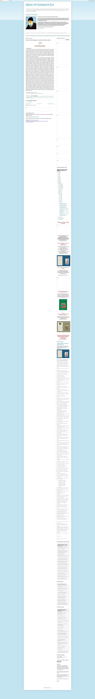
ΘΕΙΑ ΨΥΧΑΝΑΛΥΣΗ (40, 4)
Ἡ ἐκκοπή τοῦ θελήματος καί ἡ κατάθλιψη (62, 470)
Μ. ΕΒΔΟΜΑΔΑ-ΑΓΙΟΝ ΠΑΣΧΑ (62, 637)
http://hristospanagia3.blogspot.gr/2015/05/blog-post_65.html (34, 93)
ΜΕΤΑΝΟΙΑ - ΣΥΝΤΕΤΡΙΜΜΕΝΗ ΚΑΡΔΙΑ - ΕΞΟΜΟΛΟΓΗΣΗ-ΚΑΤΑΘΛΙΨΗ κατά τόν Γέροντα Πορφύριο (62, 525)
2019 (58, 179)
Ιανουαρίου (60, 219)
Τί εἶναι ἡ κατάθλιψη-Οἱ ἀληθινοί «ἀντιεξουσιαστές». (63, 442)
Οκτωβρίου (60, 186)
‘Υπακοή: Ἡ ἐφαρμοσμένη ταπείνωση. (61, 473)
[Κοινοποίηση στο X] (34, 95)
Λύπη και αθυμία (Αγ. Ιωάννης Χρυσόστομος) (62, 504)
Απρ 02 (60, 202)
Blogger (50, 687)
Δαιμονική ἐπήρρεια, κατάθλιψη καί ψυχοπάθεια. (63, 401)
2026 (58, 172)
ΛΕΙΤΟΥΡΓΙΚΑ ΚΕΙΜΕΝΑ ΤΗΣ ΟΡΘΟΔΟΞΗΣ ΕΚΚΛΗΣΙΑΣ (62, 593)
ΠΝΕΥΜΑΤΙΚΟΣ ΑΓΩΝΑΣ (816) (62, 570)
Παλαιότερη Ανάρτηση (51, 103)
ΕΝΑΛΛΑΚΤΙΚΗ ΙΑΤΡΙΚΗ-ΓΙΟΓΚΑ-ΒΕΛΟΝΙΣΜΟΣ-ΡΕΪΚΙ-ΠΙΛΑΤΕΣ (63, 652)
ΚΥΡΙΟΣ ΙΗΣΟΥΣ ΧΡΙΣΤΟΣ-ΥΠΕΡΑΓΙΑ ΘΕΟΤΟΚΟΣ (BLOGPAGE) (62, 610)
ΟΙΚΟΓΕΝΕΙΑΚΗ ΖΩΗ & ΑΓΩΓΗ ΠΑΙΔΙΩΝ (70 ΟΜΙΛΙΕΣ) (62, 548)
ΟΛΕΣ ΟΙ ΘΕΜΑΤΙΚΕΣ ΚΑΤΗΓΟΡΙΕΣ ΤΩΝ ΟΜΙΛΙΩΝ (62, 578)
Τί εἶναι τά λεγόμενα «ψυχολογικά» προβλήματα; (63, 461)
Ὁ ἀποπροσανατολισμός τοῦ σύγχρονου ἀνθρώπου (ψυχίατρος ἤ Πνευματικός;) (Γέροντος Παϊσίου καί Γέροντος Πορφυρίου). (63, 399)
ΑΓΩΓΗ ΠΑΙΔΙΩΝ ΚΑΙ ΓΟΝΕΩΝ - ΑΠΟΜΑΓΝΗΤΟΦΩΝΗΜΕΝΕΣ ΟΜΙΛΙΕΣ (63, 643)
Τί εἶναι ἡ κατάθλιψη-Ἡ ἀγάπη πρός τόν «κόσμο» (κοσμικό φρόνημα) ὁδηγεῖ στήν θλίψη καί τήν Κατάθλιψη (63, 444)
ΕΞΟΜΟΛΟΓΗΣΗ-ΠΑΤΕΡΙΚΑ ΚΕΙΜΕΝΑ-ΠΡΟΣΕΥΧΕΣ (62, 618)
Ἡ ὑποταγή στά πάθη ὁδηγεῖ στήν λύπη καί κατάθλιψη (63, 215)
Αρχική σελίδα (39, 103)
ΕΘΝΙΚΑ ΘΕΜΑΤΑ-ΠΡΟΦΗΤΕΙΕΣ (63, 636)
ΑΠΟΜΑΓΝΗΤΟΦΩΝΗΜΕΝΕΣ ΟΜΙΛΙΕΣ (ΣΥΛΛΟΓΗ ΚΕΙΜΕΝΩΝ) (63, 564)
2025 (58, 173)
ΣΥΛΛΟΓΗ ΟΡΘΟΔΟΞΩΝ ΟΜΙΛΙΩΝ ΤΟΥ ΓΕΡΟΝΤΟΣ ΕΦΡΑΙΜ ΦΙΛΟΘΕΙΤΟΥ (62, 597)
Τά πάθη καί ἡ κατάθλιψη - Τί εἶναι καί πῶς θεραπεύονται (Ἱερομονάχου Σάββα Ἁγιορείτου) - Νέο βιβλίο (62, 457)
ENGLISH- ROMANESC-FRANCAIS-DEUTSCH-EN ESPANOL (62, 640)
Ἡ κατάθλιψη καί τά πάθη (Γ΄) (62, 482)
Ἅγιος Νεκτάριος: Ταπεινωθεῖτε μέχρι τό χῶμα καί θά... (64, 209)
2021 (58, 177)
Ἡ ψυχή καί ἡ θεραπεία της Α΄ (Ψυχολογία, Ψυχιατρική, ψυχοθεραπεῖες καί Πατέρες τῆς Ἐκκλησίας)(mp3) (62, 408)
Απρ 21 (60, 196)
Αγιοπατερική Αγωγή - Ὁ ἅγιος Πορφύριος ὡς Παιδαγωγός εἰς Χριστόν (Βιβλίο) (62, 545)
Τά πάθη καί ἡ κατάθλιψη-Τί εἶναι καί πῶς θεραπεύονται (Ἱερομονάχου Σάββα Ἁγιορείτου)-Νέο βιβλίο (63, 366)
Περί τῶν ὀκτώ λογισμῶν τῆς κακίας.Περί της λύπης (63, 203)
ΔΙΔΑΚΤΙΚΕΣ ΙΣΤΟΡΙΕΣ (61, 645)
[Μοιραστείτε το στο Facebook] (35, 95)
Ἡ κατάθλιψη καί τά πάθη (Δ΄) (62, 483)
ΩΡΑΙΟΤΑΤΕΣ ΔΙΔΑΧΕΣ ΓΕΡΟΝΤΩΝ (61, 648)
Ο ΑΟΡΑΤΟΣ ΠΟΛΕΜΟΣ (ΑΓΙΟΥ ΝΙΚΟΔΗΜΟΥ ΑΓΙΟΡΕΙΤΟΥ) (63, 568)
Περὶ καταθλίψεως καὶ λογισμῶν (61, 462)
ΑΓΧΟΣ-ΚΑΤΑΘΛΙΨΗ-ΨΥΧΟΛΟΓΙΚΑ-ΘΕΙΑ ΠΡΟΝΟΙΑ (62, 631)
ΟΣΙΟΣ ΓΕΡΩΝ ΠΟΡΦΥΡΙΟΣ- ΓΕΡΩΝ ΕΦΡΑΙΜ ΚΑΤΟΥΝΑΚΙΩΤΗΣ (62, 625)
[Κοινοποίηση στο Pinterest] (36, 95)
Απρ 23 (60, 195)
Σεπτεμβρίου (60, 187)
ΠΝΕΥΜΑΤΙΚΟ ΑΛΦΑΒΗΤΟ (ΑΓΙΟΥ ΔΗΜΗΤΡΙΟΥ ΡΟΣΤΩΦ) (63, 559)
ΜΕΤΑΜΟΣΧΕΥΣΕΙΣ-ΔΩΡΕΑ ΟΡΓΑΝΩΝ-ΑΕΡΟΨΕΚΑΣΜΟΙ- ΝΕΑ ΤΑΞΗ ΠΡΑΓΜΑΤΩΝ (62, 634)
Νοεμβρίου (60, 185)
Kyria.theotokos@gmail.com (34, 120)
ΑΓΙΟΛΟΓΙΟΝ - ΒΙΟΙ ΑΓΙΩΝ (62, 584)
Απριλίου (59, 193)
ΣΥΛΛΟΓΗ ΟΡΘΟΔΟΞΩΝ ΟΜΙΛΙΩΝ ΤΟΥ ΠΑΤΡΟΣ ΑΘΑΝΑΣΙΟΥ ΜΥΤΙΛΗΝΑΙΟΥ (62, 600)
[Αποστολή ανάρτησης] (31, 95)
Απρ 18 (60, 197)
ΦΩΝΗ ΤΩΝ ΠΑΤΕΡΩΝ (61, 594)
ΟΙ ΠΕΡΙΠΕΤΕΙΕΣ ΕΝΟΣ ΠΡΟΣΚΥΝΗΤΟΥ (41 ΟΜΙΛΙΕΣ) (62, 576)
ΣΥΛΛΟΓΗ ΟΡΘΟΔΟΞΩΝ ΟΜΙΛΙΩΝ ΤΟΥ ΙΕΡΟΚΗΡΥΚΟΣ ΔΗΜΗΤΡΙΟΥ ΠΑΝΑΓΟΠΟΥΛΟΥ (63, 603)
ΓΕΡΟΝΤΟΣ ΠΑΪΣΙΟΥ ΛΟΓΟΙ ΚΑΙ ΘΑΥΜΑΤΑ (63, 622)
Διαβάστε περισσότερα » (40, 28)
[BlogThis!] (34, 95)
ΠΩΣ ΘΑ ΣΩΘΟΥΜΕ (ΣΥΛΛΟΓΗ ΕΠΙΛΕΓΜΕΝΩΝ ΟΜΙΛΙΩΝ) (63, 561)
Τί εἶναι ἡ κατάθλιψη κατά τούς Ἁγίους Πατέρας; (62, 487)
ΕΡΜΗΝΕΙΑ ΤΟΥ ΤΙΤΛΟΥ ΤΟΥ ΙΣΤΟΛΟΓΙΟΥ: (31, 14)
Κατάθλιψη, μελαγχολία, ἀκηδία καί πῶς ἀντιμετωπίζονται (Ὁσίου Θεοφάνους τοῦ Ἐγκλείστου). (62, 502)
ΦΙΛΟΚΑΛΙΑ (31, 97)
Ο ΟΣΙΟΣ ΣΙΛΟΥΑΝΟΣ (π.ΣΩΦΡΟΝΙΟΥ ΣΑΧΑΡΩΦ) (62, 574)
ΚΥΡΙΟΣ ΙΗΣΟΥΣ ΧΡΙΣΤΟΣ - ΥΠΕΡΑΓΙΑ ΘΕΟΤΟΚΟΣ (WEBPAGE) (62, 613)
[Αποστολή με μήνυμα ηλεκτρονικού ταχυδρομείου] (33, 95)
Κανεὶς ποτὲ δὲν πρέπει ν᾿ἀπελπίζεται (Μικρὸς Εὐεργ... (64, 211)
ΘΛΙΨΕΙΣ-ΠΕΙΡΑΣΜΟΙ (61, 627)
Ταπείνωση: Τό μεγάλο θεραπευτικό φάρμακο (62, 423)
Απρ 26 (60, 194)
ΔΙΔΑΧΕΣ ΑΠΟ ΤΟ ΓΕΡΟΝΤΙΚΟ (62, 571)
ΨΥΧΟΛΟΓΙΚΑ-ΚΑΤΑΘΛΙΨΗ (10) (63, 557)
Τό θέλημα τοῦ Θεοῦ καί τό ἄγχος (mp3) (61, 389)
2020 (58, 178)
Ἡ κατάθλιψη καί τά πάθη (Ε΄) (62, 484)
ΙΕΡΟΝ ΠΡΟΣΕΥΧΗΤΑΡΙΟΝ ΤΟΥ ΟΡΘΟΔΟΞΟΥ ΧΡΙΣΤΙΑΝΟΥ (63, 588)
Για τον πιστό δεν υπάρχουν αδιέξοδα (61, 373)
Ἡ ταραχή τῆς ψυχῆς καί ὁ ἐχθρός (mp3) (61, 386)
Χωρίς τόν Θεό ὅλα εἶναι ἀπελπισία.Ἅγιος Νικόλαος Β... (63, 207)
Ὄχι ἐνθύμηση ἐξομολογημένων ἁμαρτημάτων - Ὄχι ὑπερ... (63, 205)
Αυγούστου (60, 188)
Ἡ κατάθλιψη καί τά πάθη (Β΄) (62, 481)
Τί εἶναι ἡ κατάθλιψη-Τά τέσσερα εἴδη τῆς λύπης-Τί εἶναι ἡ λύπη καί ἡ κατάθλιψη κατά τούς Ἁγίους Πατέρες (63, 438)
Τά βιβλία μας (58, 424)
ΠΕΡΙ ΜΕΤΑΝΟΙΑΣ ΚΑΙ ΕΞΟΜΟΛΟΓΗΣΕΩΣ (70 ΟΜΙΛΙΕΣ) (63, 555)
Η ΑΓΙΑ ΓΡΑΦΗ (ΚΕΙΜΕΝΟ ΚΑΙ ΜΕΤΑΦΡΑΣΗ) (62, 586)
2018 (58, 180)
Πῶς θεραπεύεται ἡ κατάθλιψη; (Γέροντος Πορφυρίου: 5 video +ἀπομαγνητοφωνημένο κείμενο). (62, 507)
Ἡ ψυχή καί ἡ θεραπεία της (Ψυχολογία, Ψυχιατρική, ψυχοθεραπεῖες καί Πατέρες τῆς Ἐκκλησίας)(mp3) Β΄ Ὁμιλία (62, 411)
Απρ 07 (60, 201)
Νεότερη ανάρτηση (28, 103)
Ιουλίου (59, 189)
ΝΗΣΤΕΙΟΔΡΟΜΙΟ (60, 590)
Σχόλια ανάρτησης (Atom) (32, 105)
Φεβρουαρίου (60, 218)
